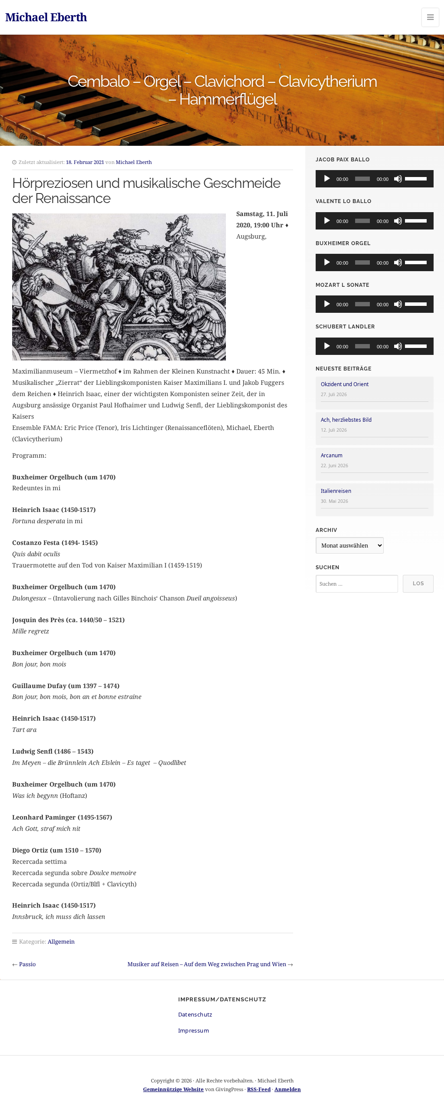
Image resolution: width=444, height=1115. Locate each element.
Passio (27, 964)
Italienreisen (336, 491)
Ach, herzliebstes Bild (346, 419)
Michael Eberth (46, 17)
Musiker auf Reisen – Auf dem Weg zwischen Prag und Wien (206, 964)
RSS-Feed (259, 1089)
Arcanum (332, 455)
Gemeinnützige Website (173, 1089)
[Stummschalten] (398, 178)
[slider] (417, 178)
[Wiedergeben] (327, 178)
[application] (375, 178)
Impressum (193, 1030)
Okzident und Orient (345, 384)
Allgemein (61, 941)
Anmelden (287, 1089)
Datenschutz (195, 1014)
